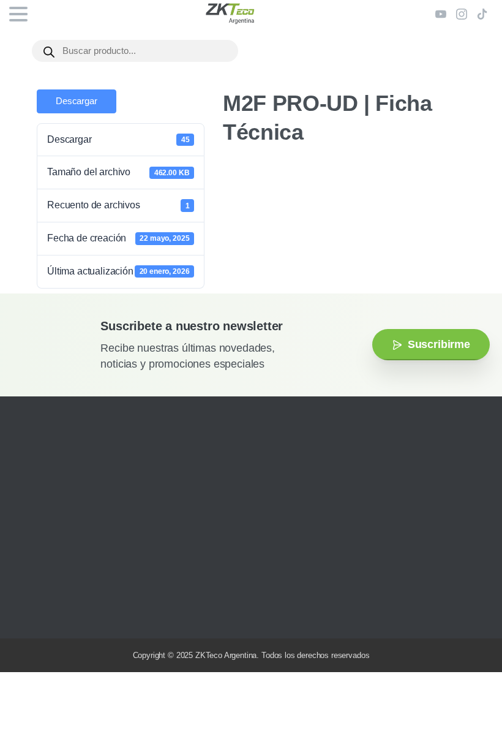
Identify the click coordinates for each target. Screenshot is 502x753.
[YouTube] (440, 14)
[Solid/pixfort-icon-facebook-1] (46, 611)
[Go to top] (468, 707)
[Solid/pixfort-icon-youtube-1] (64, 611)
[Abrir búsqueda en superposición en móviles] (134, 50)
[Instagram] (461, 14)
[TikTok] (482, 14)
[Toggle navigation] (18, 14)
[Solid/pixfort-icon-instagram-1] (27, 611)
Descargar (76, 101)
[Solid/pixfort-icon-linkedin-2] (82, 611)
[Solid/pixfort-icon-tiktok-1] (101, 611)
